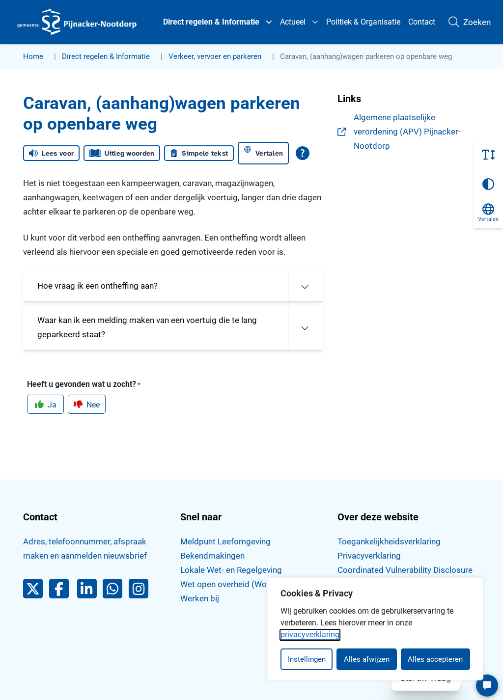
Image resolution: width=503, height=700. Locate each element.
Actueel (293, 22)
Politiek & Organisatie (363, 22)
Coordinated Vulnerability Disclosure (405, 570)
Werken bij (199, 598)
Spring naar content (27, 36)
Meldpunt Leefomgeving (225, 541)
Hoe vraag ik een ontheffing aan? (97, 286)
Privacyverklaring (369, 556)
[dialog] (375, 628)
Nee (93, 404)
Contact (421, 22)
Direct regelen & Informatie (211, 22)
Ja (52, 404)
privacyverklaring (309, 634)
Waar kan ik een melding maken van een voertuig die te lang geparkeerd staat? (147, 327)
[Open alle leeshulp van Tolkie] (302, 153)
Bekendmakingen (212, 556)
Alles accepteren (435, 659)
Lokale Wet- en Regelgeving (231, 570)
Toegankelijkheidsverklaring (389, 541)
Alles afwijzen (367, 659)
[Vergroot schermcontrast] (488, 184)
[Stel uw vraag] (487, 685)
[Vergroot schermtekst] (488, 154)
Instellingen (307, 659)
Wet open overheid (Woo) (227, 584)
